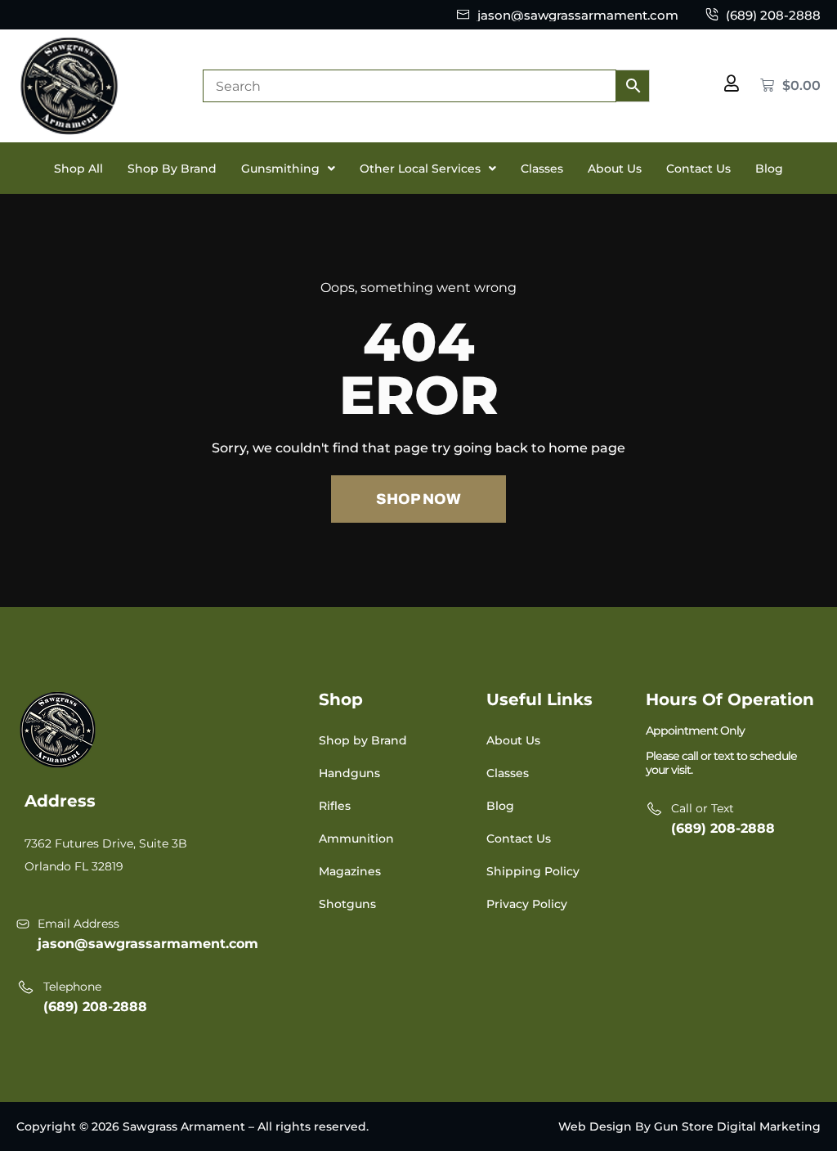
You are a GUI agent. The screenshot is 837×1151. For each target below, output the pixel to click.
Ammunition (356, 838)
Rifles (335, 805)
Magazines (350, 871)
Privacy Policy (526, 904)
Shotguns (347, 904)
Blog (769, 168)
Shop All (78, 168)
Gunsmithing (280, 168)
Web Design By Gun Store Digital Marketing (689, 1126)
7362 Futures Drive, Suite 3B (106, 843)
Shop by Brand (363, 740)
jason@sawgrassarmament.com (148, 943)
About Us (615, 168)
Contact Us (698, 168)
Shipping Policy (533, 871)
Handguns (349, 773)
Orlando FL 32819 (74, 866)
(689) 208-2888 (95, 1006)
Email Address (78, 923)
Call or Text (702, 808)
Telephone (72, 986)
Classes (542, 168)
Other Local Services (420, 168)
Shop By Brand (172, 168)
